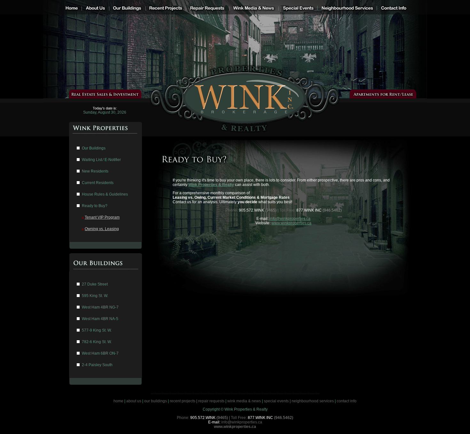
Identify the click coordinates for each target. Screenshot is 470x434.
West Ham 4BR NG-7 (100, 307)
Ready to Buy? (94, 206)
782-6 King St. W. (97, 342)
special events (276, 401)
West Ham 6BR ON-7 (100, 353)
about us (133, 401)
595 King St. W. (95, 295)
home (118, 401)
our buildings (155, 401)
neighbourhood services (313, 401)
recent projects (182, 401)
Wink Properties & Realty (211, 184)
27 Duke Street (95, 284)
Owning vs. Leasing (102, 229)
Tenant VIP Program (102, 217)
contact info (346, 401)
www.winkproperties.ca (291, 223)
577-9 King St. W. (97, 330)
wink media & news (244, 401)
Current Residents (98, 183)
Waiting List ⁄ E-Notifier (101, 159)
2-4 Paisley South (97, 365)
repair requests (211, 401)
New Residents (95, 171)
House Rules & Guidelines (105, 194)
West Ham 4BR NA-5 (100, 319)
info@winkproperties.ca (290, 218)
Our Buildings (94, 148)
